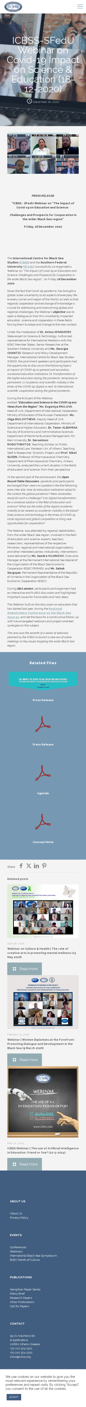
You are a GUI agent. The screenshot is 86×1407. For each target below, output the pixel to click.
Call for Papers (19, 1306)
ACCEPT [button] (14, 1397)
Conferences (18, 1247)
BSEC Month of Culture (25, 1259)
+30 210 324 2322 (21, 1352)
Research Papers (21, 1297)
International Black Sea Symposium (33, 1255)
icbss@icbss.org (20, 1356)
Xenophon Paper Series (25, 1289)
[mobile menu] (80, 6)
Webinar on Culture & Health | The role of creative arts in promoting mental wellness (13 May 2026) (41, 953)
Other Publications (22, 1302)
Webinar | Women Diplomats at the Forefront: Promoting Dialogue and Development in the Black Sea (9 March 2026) (41, 1044)
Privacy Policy (19, 1217)
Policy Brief (17, 1293)
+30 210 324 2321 (21, 1348)
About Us (16, 1213)
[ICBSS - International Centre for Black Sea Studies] (13, 6)
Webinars (16, 1251)
